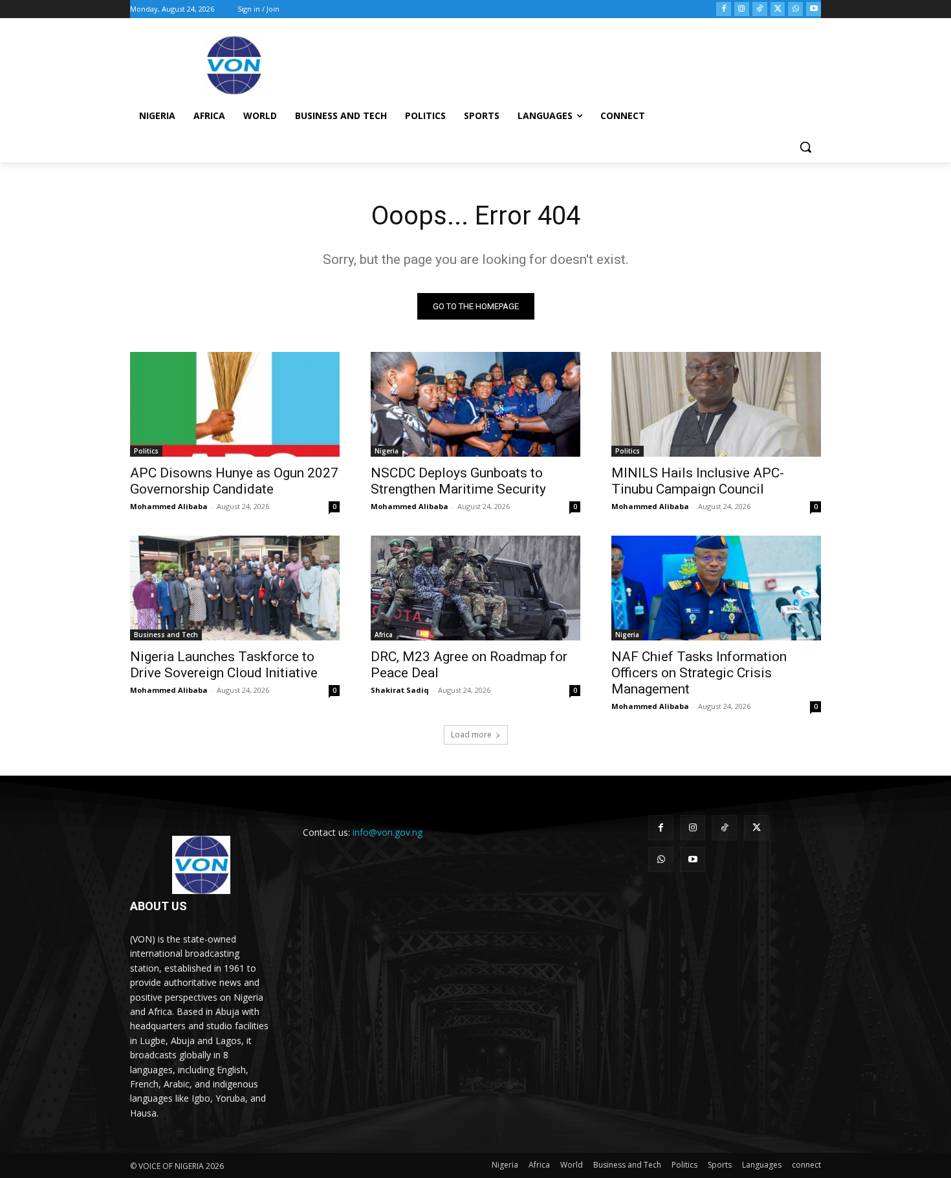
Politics (146, 450)
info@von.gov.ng (387, 832)
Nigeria (387, 450)
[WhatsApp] (795, 9)
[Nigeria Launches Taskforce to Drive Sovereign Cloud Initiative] (235, 588)
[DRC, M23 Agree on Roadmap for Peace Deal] (475, 588)
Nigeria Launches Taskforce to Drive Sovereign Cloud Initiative (224, 665)
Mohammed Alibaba (169, 506)
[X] (778, 9)
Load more (471, 734)
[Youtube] (813, 9)
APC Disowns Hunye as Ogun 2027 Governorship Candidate (234, 481)
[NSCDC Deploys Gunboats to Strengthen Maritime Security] (475, 404)
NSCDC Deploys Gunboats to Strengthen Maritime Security (458, 481)
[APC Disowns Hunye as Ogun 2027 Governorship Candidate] (235, 404)
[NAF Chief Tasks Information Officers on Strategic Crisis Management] (716, 588)
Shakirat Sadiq (400, 690)
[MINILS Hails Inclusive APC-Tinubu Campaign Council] (716, 404)
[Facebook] (723, 9)
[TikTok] (759, 9)
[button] (805, 146)
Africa (384, 634)
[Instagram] (741, 9)
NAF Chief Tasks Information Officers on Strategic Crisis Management (699, 673)
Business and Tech (166, 634)
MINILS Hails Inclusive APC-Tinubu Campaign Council (697, 481)
